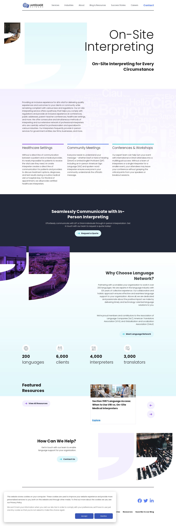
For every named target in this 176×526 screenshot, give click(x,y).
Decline (103, 516)
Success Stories (118, 5)
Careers (134, 5)
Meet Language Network (138, 334)
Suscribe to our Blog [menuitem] (144, 512)
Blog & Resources (98, 5)
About (81, 5)
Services (55, 5)
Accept (84, 516)
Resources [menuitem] (128, 512)
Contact (148, 5)
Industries (69, 5)
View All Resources (38, 403)
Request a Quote (89, 233)
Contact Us (69, 459)
